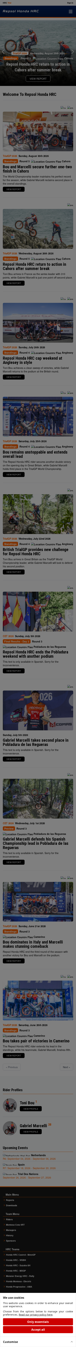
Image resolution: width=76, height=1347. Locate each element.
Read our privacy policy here (35, 1314)
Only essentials (38, 1322)
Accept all (38, 1330)
